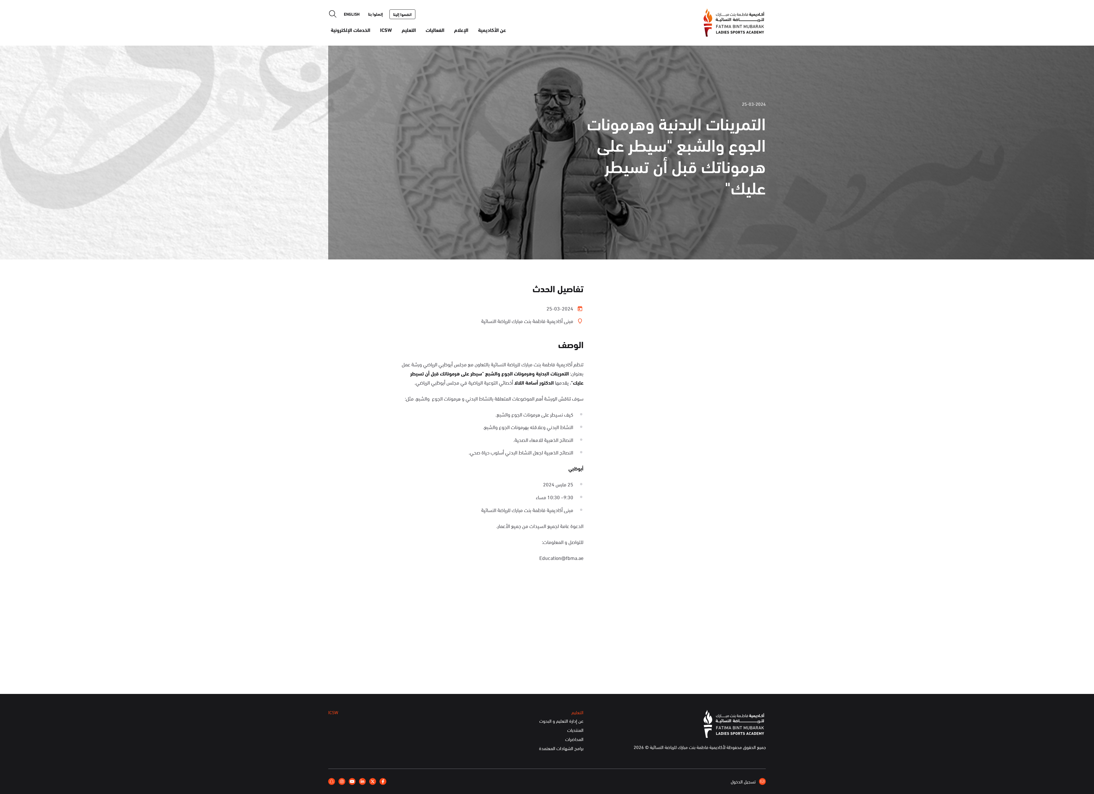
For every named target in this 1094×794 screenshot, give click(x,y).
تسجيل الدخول (744, 781)
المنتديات (575, 730)
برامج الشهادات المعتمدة (561, 748)
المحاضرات (574, 739)
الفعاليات (435, 29)
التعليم (409, 29)
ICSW (386, 29)
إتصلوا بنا (375, 14)
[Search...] (332, 14)
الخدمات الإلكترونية (350, 29)
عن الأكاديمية (492, 29)
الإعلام (461, 29)
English (352, 14)
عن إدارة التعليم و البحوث (561, 721)
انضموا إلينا (402, 14)
